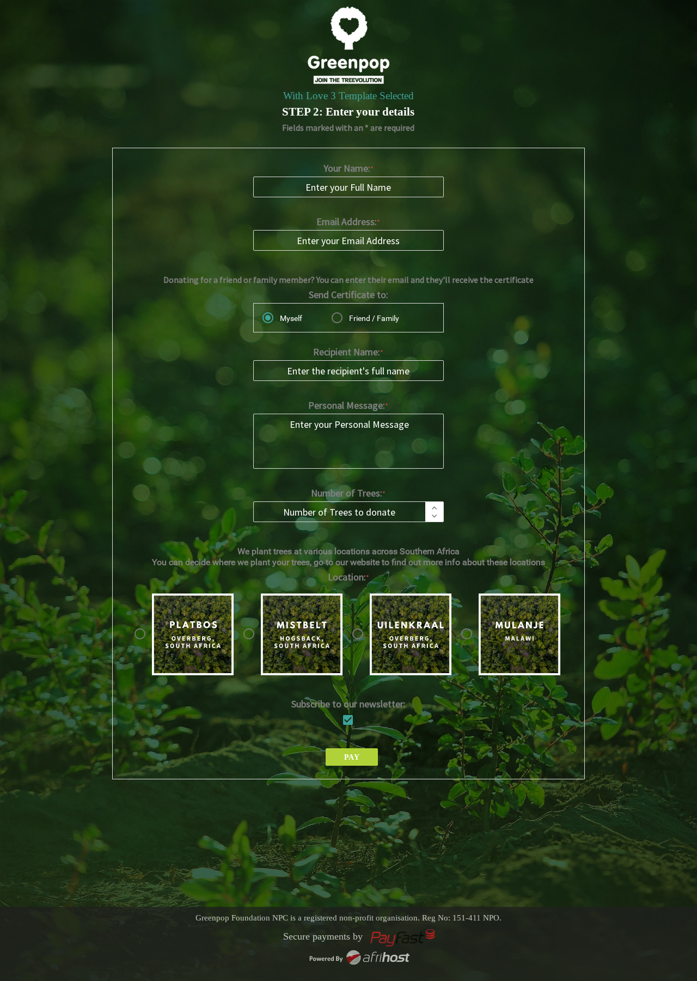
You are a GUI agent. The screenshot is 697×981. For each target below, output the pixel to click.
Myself (291, 318)
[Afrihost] (359, 962)
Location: (347, 577)
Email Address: (346, 221)
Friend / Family (374, 318)
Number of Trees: (346, 493)
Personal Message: (346, 405)
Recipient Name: (346, 352)
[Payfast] (403, 944)
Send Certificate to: (348, 294)
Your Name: (346, 168)
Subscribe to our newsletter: (348, 704)
